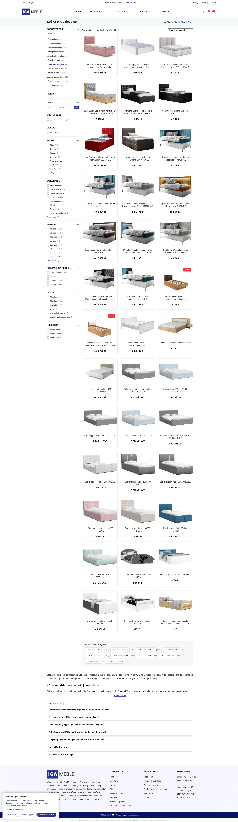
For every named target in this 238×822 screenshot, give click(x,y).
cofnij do (53, 34)
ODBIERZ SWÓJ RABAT (127, 3)
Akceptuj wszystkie (46, 815)
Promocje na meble (152, 781)
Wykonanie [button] (53, 181)
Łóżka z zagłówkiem (57, 81)
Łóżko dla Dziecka (145, 655)
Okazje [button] (51, 128)
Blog (112, 789)
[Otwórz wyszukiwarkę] (203, 12)
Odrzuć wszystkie (28, 815)
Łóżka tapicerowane (57, 68)
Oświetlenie (97, 12)
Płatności (114, 777)
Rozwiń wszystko (55, 703)
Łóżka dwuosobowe (57, 47)
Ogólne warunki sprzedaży (155, 789)
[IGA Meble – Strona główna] (32, 12)
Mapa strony (149, 793)
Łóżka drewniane (55, 43)
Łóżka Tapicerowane (120, 655)
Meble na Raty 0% (28, 3)
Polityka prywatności (119, 801)
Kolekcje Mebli (121, 12)
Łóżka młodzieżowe (57, 64)
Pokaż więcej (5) (53, 261)
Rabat (112, 785)
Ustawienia (11, 815)
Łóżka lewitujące (55, 60)
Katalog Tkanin (116, 793)
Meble (78, 12)
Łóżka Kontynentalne (172, 650)
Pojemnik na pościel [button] (59, 268)
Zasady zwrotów (151, 785)
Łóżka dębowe (54, 39)
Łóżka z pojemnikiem (57, 77)
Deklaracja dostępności (120, 806)
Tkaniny (195, 3)
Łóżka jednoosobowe (57, 52)
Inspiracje (145, 12)
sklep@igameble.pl (185, 780)
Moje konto (148, 777)
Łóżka (171, 22)
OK (76, 107)
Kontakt (215, 3)
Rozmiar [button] (51, 224)
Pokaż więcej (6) (53, 217)
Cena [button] (50, 102)
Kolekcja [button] (52, 325)
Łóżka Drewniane (167, 655)
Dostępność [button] (54, 115)
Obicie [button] (50, 293)
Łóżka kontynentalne (57, 56)
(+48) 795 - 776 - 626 (186, 777)
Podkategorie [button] (55, 29)
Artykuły (205, 3)
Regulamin (115, 797)
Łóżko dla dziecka (56, 85)
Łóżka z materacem (57, 73)
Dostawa (114, 781)
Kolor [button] (50, 140)
